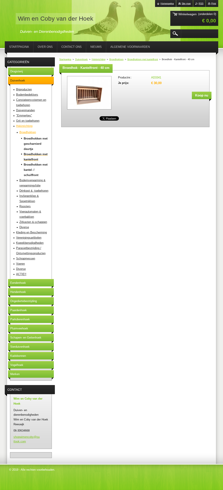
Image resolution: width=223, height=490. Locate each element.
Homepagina (167, 3)
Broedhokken (116, 59)
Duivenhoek (81, 59)
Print (213, 3)
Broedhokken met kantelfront (142, 59)
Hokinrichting (98, 59)
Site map (186, 3)
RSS (201, 3)
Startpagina (65, 59)
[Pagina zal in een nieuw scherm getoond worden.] (89, 109)
